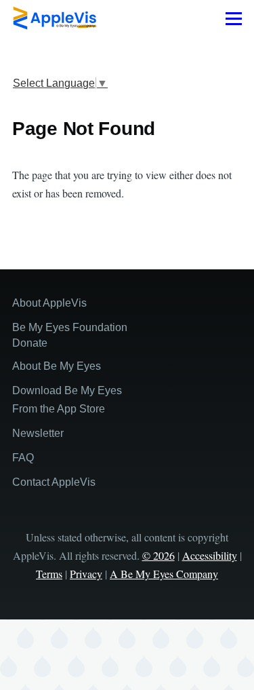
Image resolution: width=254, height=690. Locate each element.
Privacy (86, 574)
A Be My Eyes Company (164, 574)
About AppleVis (49, 303)
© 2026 (158, 555)
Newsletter (38, 433)
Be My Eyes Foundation (69, 327)
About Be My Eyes (56, 366)
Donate (29, 343)
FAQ (23, 457)
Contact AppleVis (54, 482)
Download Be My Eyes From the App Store (67, 400)
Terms (49, 574)
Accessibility (209, 555)
